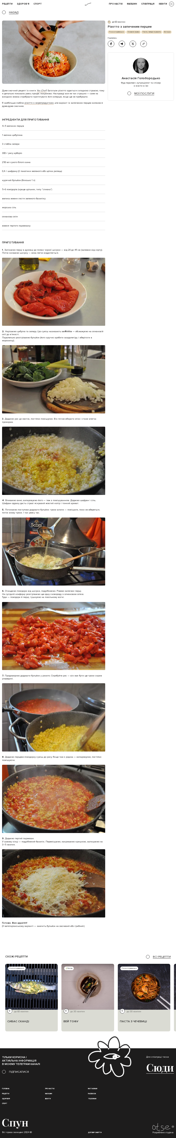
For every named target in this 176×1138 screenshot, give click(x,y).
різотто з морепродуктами (39, 102)
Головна (5, 1089)
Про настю (50, 1089)
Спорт (37, 4)
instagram (92, 1089)
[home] (88, 4)
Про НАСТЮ (116, 4)
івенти (163, 4)
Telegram (92, 1099)
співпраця (147, 4)
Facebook (92, 1094)
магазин (48, 1094)
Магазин (132, 4)
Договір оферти (95, 1132)
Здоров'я (23, 4)
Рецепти (5, 1094)
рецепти (7, 4)
